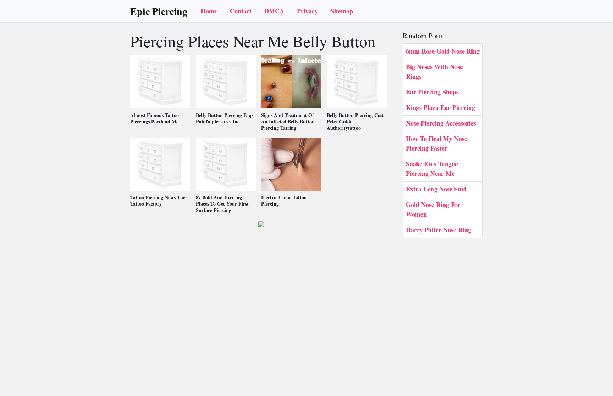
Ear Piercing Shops (432, 91)
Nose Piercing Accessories (441, 123)
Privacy (307, 11)
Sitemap (342, 11)
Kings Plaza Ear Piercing (440, 107)
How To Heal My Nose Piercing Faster (436, 143)
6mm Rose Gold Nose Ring (443, 51)
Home (209, 11)
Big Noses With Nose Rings (434, 71)
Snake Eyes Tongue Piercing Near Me (432, 168)
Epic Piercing (158, 11)
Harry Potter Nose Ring (438, 229)
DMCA (274, 11)
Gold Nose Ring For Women (433, 209)
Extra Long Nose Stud (436, 189)
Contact (241, 11)
